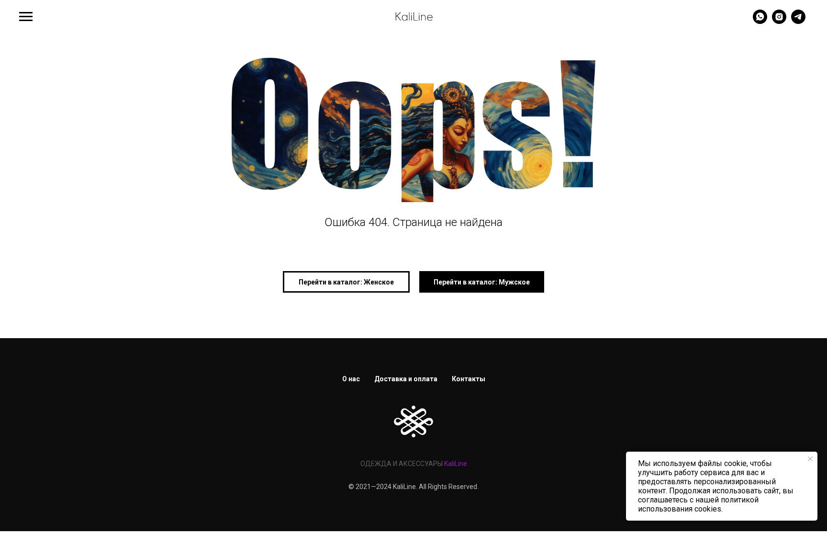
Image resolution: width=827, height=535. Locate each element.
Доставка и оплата (405, 379)
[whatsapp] (760, 21)
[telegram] (798, 21)
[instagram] (779, 21)
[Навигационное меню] (26, 17)
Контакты (468, 379)
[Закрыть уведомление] (810, 459)
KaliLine (455, 463)
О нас (351, 379)
